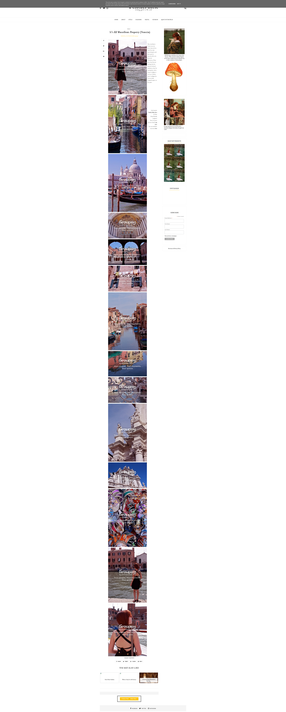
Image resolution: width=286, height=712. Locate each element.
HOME (116, 19)
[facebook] (101, 8)
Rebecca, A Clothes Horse (127, 36)
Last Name (167, 229)
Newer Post (125, 698)
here (156, 128)
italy (128, 29)
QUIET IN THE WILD (167, 19)
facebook (134, 708)
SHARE (119, 661)
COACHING (138, 19)
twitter (143, 708)
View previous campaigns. (171, 235)
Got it (179, 3)
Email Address (168, 218)
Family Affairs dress (152, 112)
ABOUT (123, 19)
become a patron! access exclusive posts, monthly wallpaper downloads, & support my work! (174, 128)
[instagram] (108, 8)
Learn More (172, 3)
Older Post (133, 698)
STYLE (130, 19)
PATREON (155, 19)
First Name (167, 224)
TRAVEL (147, 19)
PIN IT (140, 661)
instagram (153, 708)
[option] (109, 678)
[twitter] (104, 8)
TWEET (126, 661)
